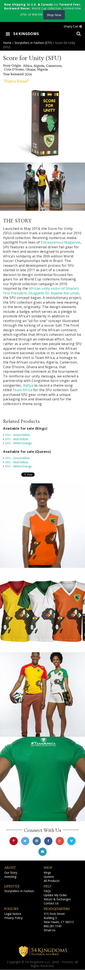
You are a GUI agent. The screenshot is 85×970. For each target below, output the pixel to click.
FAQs (47, 891)
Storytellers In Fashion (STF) (33, 43)
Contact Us (51, 903)
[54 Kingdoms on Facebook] (48, 841)
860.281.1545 (52, 926)
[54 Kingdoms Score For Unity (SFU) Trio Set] (42, 610)
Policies (11, 909)
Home (7, 43)
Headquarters (57, 909)
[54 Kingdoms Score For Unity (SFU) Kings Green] (42, 779)
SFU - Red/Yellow (16, 439)
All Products (52, 881)
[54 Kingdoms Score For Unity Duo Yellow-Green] (42, 694)
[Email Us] (42, 852)
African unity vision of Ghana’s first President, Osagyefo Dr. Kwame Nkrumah (41, 290)
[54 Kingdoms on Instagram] (37, 841)
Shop (48, 868)
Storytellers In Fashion (19, 891)
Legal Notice (12, 914)
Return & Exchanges (57, 899)
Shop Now (54, 15)
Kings (47, 872)
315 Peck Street (54, 914)
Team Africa (22, 390)
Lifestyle (12, 886)
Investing (10, 877)
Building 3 (50, 918)
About (10, 868)
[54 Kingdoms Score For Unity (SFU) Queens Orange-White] (42, 525)
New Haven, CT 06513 (59, 922)
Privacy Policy (13, 918)
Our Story (10, 872)
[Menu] (7, 34)
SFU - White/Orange (18, 443)
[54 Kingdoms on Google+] (60, 841)
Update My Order (55, 895)
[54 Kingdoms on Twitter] (25, 841)
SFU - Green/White (17, 435)
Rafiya (28, 385)
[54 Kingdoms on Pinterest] (13, 841)
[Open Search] (78, 33)
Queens (49, 877)
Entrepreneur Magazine (60, 242)
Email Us (49, 930)
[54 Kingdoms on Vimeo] (71, 841)
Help (47, 886)
